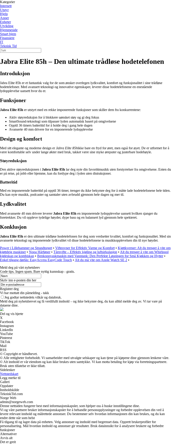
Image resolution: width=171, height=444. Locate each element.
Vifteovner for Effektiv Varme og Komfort (85, 248)
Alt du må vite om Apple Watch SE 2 (101, 260)
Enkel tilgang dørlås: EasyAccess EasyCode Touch (36, 260)
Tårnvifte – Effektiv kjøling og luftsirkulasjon (85, 252)
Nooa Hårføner (39, 252)
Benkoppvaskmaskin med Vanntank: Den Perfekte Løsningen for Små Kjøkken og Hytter (100, 256)
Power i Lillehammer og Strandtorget (26, 248)
